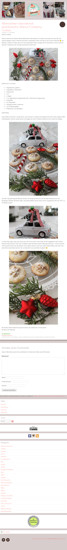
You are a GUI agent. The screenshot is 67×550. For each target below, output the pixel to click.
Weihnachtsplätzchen (7, 335)
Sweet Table (4, 501)
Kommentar (5, 356)
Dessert (3, 454)
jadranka (12, 32)
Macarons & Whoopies (6, 482)
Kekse (2, 472)
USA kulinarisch (14, 337)
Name (3, 377)
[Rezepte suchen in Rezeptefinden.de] (5, 532)
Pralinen (3, 490)
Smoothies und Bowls (6, 498)
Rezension (3, 493)
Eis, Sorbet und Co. (5, 459)
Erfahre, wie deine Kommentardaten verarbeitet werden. (49, 396)
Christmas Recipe (6, 337)
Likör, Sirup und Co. (5, 480)
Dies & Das (3, 456)
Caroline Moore (61, 538)
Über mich (3, 404)
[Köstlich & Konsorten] (33, 526)
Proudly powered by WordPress (39, 538)
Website (4, 385)
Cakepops (3, 448)
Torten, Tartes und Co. (6, 503)
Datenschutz (4, 412)
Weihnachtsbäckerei (39, 337)
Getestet (3, 467)
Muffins (2, 488)
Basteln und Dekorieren (6, 446)
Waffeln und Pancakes (6, 508)
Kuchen (2, 475)
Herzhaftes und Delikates (7, 469)
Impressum (3, 409)
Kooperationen (4, 407)
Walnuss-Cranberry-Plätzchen (26, 337)
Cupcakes (3, 451)
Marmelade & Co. (5, 485)
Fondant (3, 464)
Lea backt (3, 477)
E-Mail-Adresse (6, 381)
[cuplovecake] (33, 10)
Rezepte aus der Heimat (6, 495)
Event (2, 461)
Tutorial (3, 506)
